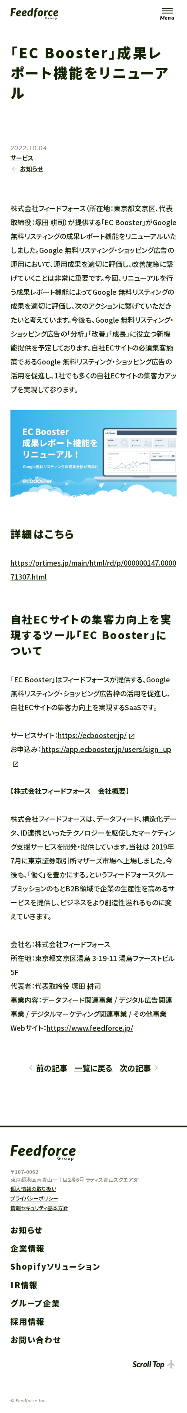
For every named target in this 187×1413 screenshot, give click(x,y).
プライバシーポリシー (34, 1198)
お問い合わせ (35, 1339)
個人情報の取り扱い (33, 1188)
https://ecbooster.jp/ (92, 735)
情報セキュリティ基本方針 (39, 1207)
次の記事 (135, 1067)
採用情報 (27, 1321)
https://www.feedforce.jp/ (90, 1027)
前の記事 (51, 1067)
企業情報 (27, 1248)
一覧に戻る (93, 1067)
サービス (21, 157)
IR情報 (24, 1284)
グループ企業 (35, 1302)
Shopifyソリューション (55, 1266)
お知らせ (31, 168)
